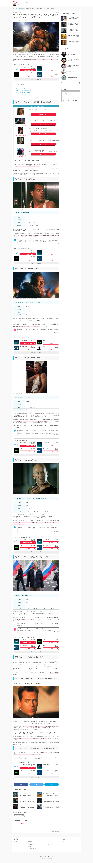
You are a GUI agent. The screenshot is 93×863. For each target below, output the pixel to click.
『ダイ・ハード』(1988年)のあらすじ (23, 88)
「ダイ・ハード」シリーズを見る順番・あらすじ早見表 (27, 87)
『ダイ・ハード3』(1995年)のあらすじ (24, 92)
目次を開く (36, 97)
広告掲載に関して (31, 844)
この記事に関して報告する (54, 831)
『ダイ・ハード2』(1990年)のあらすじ (24, 90)
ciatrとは (30, 843)
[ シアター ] (23, 2)
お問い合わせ (49, 844)
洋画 (18, 4)
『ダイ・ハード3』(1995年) (20, 135)
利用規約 (30, 846)
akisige (22, 823)
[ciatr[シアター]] (16, 2)
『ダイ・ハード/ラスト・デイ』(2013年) (20, 156)
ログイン (48, 841)
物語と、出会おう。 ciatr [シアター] (46, 856)
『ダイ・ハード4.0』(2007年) (20, 145)
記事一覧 (15, 841)
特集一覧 (15, 843)
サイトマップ (49, 843)
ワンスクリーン (65, 841)
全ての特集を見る (70, 82)
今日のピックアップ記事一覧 (19, 815)
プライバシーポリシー (32, 848)
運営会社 (30, 841)
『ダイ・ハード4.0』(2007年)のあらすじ (24, 94)
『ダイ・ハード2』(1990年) (20, 125)
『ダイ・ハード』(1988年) (20, 116)
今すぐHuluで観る (43, 114)
